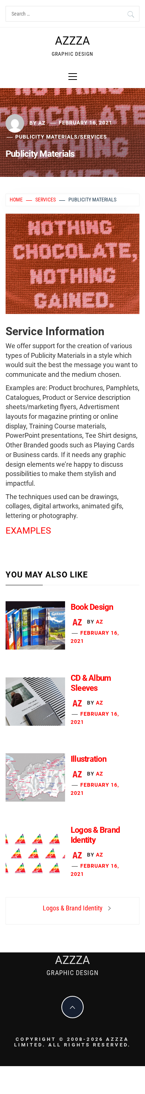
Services (93, 137)
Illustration (88, 759)
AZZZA (72, 40)
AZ (41, 123)
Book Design (92, 607)
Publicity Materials (46, 137)
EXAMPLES (28, 530)
